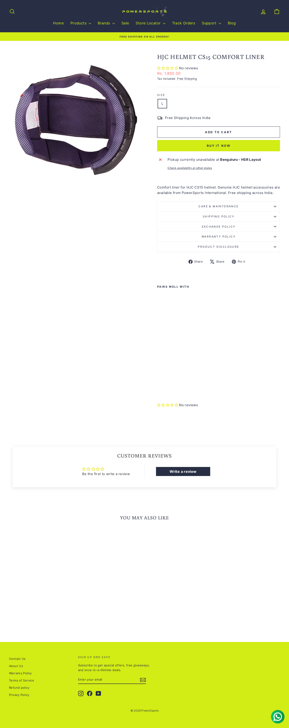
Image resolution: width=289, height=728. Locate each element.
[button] (168, 68)
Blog (232, 23)
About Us (16, 666)
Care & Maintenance (218, 206)
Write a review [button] (183, 471)
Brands (104, 23)
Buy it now (219, 145)
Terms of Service (21, 680)
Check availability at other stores (190, 168)
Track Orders (183, 23)
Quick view (41, 591)
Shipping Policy (218, 216)
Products (79, 23)
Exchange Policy (218, 226)
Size (161, 95)
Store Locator (149, 23)
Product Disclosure (218, 246)
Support (210, 23)
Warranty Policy (218, 236)
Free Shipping (187, 78)
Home (58, 23)
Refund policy (19, 687)
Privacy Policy (19, 695)
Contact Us (17, 658)
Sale (125, 23)
